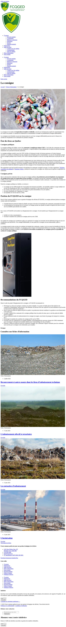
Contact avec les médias (13, 48)
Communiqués (10, 50)
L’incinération (6, 538)
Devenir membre (11, 37)
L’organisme (10, 38)
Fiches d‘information (11, 87)
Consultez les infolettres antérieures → (10, 601)
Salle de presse (7, 47)
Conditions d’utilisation (21, 605)
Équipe (9, 42)
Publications (7, 45)
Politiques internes (8, 574)
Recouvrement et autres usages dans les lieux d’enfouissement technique (30, 382)
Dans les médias (11, 51)
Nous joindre (7, 54)
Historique (9, 41)
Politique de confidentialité (7, 605)
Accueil (3, 87)
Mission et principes (12, 40)
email (2, 598)
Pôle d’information (8, 53)
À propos (6, 35)
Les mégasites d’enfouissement (13, 486)
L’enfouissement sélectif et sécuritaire (16, 434)
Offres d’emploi (8, 573)
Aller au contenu (5, 1)
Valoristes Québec (19, 169)
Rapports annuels (11, 44)
